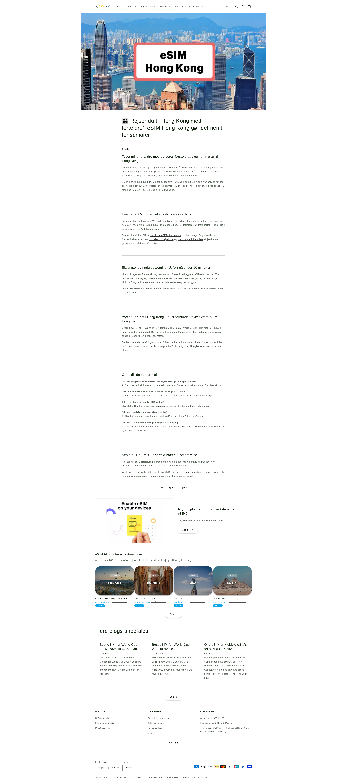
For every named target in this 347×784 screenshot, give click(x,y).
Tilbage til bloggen (175, 487)
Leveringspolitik (188, 777)
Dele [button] (127, 149)
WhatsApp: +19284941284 (212, 718)
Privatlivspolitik (102, 728)
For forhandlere (155, 728)
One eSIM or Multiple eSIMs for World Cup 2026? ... (225, 647)
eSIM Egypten (219, 599)
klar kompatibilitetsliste (190, 239)
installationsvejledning (161, 239)
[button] (198, 7)
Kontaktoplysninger (154, 777)
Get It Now (188, 530)
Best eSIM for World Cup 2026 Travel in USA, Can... (119, 647)
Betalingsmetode (156, 723)
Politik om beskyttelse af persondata (128, 777)
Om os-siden (190, 472)
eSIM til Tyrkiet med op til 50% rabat (111, 599)
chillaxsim (106, 777)
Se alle (173, 614)
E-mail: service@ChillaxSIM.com (216, 723)
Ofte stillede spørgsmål (159, 718)
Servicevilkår (203, 777)
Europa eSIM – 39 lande (144, 599)
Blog (150, 733)
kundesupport (162, 406)
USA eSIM (178, 599)
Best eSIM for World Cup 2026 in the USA (171, 647)
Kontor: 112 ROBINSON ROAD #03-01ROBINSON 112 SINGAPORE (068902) (224, 730)
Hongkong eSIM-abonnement (165, 235)
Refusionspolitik (103, 718)
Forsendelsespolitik (104, 723)
